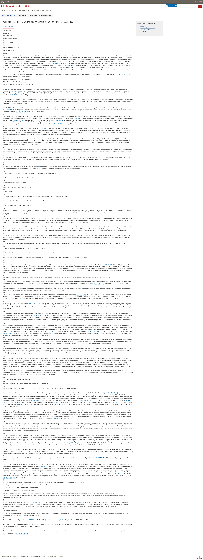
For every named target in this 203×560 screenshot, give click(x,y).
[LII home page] (199, 557)
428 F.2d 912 (31, 520)
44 (64, 124)
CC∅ (4, 534)
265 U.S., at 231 (58, 124)
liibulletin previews (146, 30)
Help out (48, 10)
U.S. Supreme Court (11, 15)
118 (27, 404)
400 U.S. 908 (63, 520)
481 (14, 478)
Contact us (24, 556)
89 (121, 474)
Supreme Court (8, 26)
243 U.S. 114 (22, 404)
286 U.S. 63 (59, 402)
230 (23, 120)
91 (68, 520)
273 (98, 331)
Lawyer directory (24, 10)
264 (72, 157)
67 (63, 402)
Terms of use (52, 556)
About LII (4, 10)
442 (84, 295)
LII (3, 15)
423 (62, 120)
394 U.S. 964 (82, 502)
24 (69, 404)
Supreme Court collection (148, 28)
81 (12, 333)
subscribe (143, 32)
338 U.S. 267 (85, 400)
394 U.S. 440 (79, 295)
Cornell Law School (9, 2)
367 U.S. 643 (7, 333)
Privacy (61, 556)
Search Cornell (198, 1)
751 (7, 402)
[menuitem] (4, 10)
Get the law (12, 10)
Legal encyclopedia (38, 10)
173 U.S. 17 (64, 404)
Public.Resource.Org (22, 534)
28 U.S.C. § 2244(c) (68, 65)
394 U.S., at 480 (7, 478)
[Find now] (200, 6)
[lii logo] (19, 6)
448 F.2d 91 (127, 74)
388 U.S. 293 (108, 265)
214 (79, 443)
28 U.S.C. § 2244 (41, 128)
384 (103, 283)
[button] (200, 6)
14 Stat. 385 (76, 118)
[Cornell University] (2, 2)
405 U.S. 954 (19, 112)
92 (24, 112)
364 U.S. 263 (66, 157)
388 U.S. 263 (92, 331)
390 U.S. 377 (97, 283)
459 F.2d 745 (98, 458)
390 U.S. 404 (58, 63)
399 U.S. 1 (33, 303)
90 (37, 303)
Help (44, 556)
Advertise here (35, 556)
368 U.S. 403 (34, 400)
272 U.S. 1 (112, 402)
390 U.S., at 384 (32, 315)
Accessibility (6, 556)
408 (39, 400)
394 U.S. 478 (109, 404)
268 (90, 400)
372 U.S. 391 (57, 120)
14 (116, 402)
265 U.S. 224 (17, 120)
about (142, 26)
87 (113, 265)
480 (114, 404)
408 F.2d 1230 (49, 331)
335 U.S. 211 (73, 443)
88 (63, 63)
